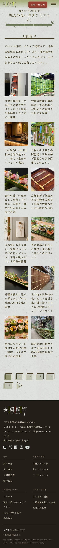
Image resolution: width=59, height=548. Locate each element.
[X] (10, 448)
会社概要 (7, 518)
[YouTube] (27, 448)
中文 (23, 529)
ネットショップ (40, 469)
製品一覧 (7, 463)
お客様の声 (9, 475)
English (15, 529)
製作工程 (7, 480)
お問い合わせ (38, 4)
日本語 (6, 529)
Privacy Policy (10, 542)
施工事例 (7, 469)
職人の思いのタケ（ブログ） (14, 504)
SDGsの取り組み (12, 512)
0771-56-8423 (17, 431)
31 (8, 385)
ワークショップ (40, 475)
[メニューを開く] (53, 5)
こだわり (7, 496)
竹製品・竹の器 (40, 463)
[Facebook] (15, 448)
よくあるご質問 (40, 496)
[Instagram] (21, 448)
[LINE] (4, 448)
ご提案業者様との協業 (44, 502)
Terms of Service (30, 542)
